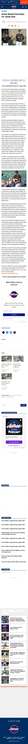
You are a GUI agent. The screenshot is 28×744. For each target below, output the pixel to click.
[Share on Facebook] (9, 26)
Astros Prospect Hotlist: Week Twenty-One (13, 561)
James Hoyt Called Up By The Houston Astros (6, 365)
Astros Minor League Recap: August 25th (13, 546)
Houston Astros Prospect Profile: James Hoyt (17, 365)
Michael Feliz (17, 127)
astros (11, 395)
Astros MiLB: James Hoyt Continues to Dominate (6, 383)
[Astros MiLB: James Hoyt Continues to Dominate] (6, 376)
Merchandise (19, 738)
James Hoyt (4, 93)
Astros (4, 737)
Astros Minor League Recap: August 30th (13, 520)
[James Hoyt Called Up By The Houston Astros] (6, 359)
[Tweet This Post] (12, 26)
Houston (19, 395)
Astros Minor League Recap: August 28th (13, 528)
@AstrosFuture (19, 270)
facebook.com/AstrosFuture (9, 273)
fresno (15, 395)
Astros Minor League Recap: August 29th (13, 524)
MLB (12, 397)
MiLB (9, 397)
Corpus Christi (16, 737)
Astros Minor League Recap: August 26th (13, 542)
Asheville (23, 737)
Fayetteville (8, 738)
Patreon (14, 738)
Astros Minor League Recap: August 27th (13, 538)
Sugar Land (9, 737)
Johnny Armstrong (11, 21)
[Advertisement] (14, 63)
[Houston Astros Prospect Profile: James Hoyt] (18, 359)
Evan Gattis (20, 96)
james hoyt (4, 397)
